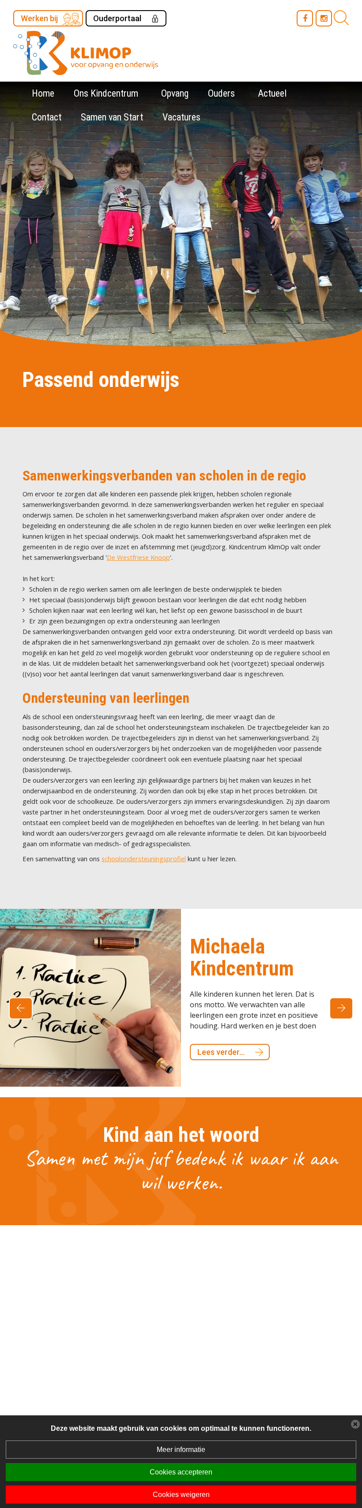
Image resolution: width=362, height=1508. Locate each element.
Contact (46, 117)
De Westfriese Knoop (138, 557)
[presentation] (20, 1005)
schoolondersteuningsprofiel (144, 858)
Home (43, 93)
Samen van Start (112, 117)
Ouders (221, 93)
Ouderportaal (117, 18)
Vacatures (181, 117)
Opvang (175, 93)
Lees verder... (237, 1029)
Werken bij (39, 18)
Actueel (272, 93)
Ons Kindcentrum (106, 93)
